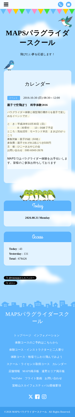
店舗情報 (14, 371)
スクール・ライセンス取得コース (28, 363)
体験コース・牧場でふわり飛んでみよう (37, 356)
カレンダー (59, 363)
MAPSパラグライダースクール (29, 412)
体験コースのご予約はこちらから (36, 342)
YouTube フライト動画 (26, 378)
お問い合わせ (53, 378)
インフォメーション (47, 335)
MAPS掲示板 (30, 371)
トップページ (22, 335)
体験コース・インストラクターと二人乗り (38, 349)
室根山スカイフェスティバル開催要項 (36, 385)
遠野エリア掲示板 (53, 371)
